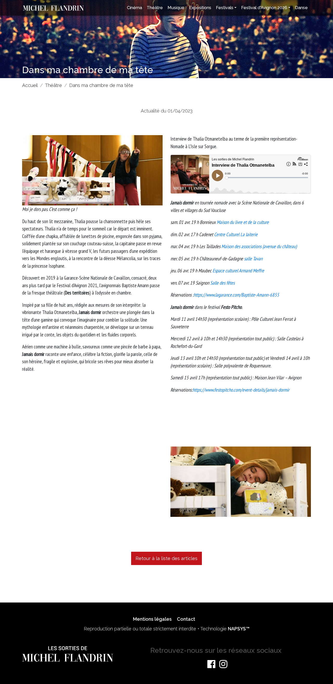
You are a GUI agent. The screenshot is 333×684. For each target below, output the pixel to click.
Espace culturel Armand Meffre (238, 270)
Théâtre (155, 7)
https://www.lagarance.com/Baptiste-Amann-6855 (236, 295)
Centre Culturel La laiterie (236, 234)
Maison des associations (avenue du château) (259, 246)
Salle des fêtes (222, 283)
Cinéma (134, 7)
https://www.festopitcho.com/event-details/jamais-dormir (241, 390)
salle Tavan (253, 258)
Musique (176, 7)
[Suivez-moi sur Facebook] (211, 663)
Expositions (200, 7)
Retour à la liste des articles (166, 558)
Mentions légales (152, 619)
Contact (186, 619)
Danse (301, 7)
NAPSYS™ (238, 628)
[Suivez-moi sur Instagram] (223, 663)
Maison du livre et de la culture (243, 222)
